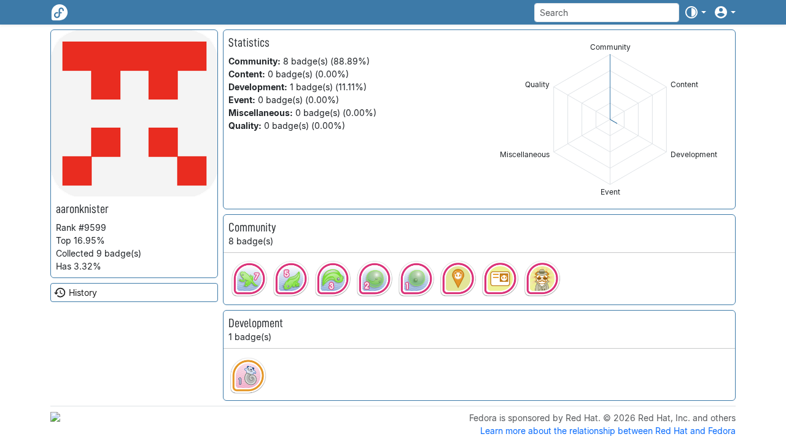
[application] (610, 119)
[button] (695, 12)
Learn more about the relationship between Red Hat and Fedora (608, 430)
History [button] (83, 292)
